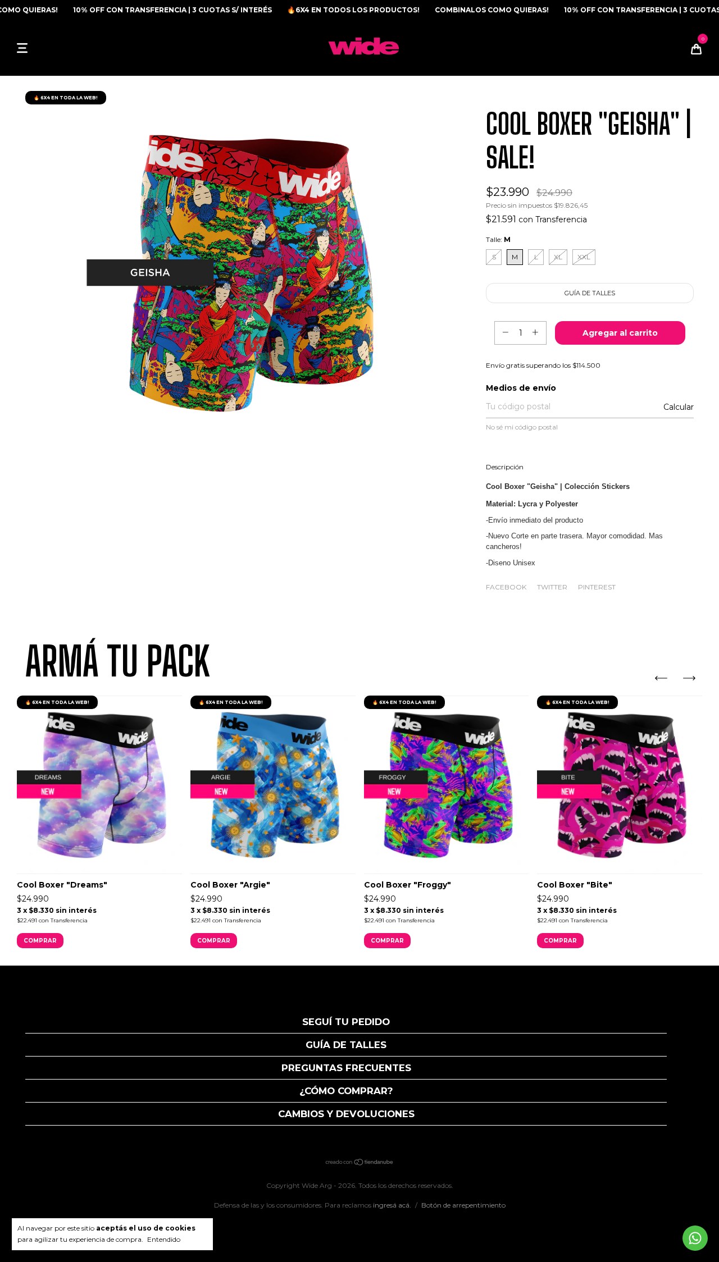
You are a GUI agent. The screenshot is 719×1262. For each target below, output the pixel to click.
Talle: (498, 239)
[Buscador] (39, 48)
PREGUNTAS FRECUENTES (346, 1067)
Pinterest (597, 587)
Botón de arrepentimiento (463, 1205)
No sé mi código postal (522, 427)
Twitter (552, 587)
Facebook (506, 587)
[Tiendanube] (360, 1163)
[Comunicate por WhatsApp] (695, 1238)
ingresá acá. (392, 1205)
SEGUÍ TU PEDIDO (346, 1021)
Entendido (163, 1239)
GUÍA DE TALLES (346, 1044)
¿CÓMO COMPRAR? (346, 1090)
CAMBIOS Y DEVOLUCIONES (346, 1113)
